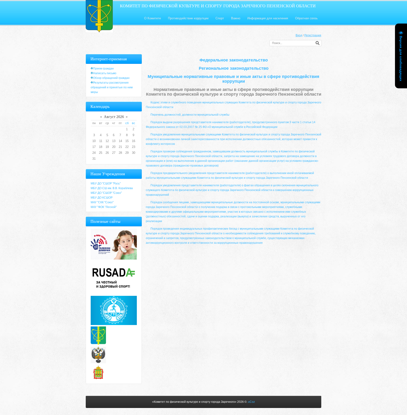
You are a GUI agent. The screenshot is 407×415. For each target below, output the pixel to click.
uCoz (251, 401)
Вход (299, 35)
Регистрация (312, 35)
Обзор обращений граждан (111, 78)
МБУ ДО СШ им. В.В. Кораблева (112, 188)
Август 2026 (114, 117)
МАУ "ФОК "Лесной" (104, 207)
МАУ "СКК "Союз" (102, 202)
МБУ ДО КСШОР (102, 197)
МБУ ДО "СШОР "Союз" (106, 193)
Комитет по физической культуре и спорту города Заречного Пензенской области (218, 6)
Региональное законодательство (234, 68)
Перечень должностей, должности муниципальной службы (190, 114)
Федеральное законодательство (233, 60)
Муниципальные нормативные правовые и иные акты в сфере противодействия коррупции (233, 79)
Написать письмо (104, 73)
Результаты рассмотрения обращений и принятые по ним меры (112, 87)
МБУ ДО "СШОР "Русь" (106, 183)
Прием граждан (103, 68)
